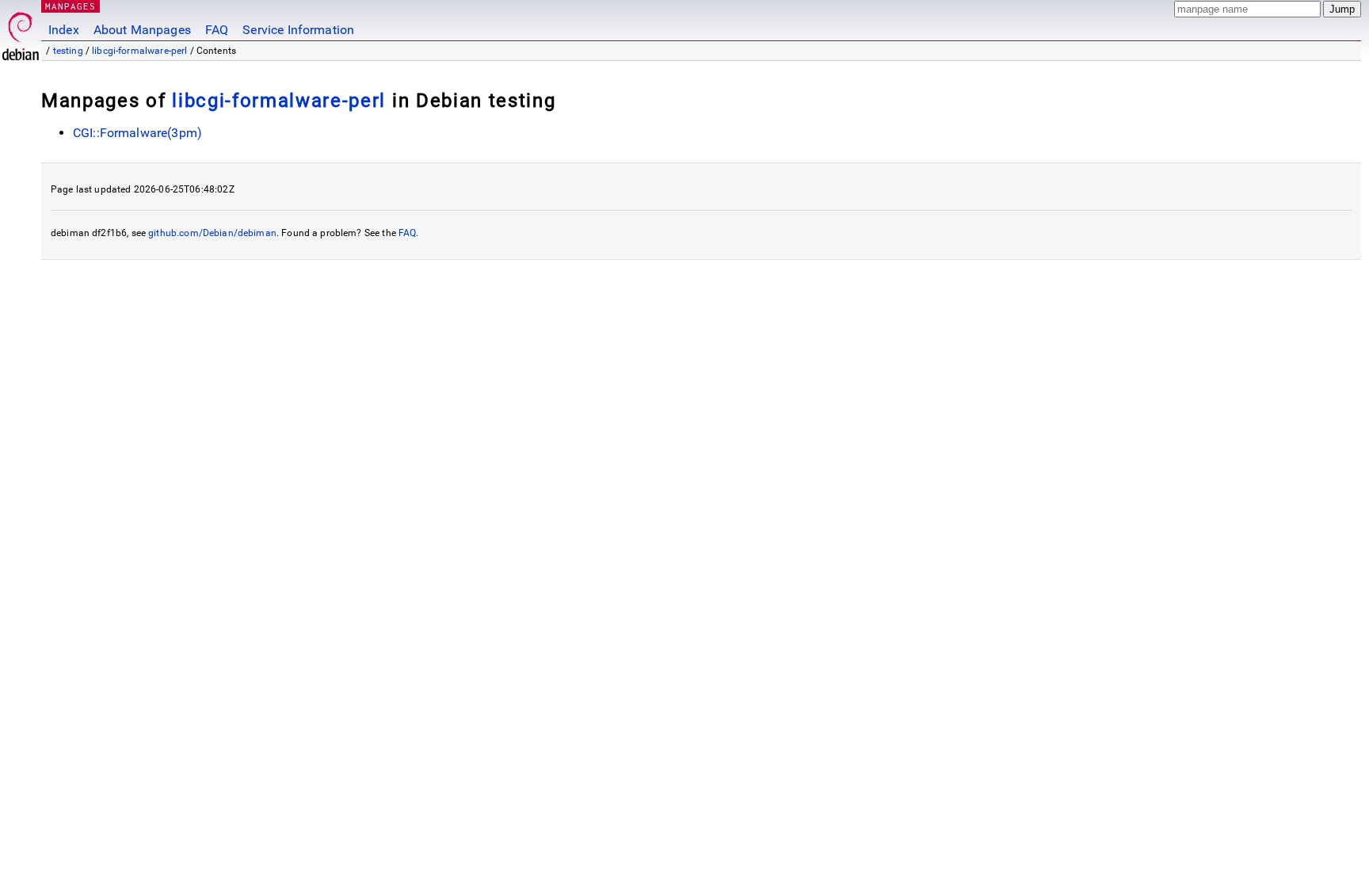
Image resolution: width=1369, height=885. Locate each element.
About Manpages (142, 29)
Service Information (298, 29)
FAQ (216, 29)
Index (63, 29)
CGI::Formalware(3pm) (137, 132)
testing (68, 50)
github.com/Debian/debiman (212, 232)
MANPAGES (70, 6)
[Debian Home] (20, 32)
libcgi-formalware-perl (139, 50)
